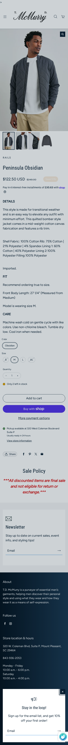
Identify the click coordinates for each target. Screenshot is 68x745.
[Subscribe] (59, 731)
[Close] (62, 691)
